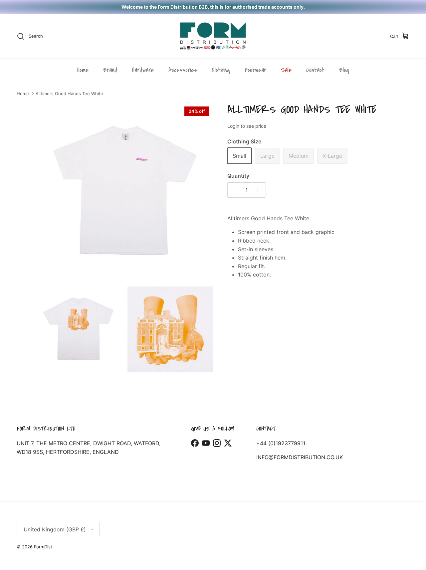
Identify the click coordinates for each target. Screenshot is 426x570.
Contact (315, 70)
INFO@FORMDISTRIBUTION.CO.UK (299, 457)
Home (83, 70)
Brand (110, 70)
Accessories (182, 70)
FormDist (43, 546)
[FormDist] (213, 36)
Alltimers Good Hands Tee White (69, 93)
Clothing (221, 70)
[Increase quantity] (260, 190)
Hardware (143, 70)
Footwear (255, 70)
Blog (344, 70)
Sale (286, 70)
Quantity (238, 175)
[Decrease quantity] (233, 190)
